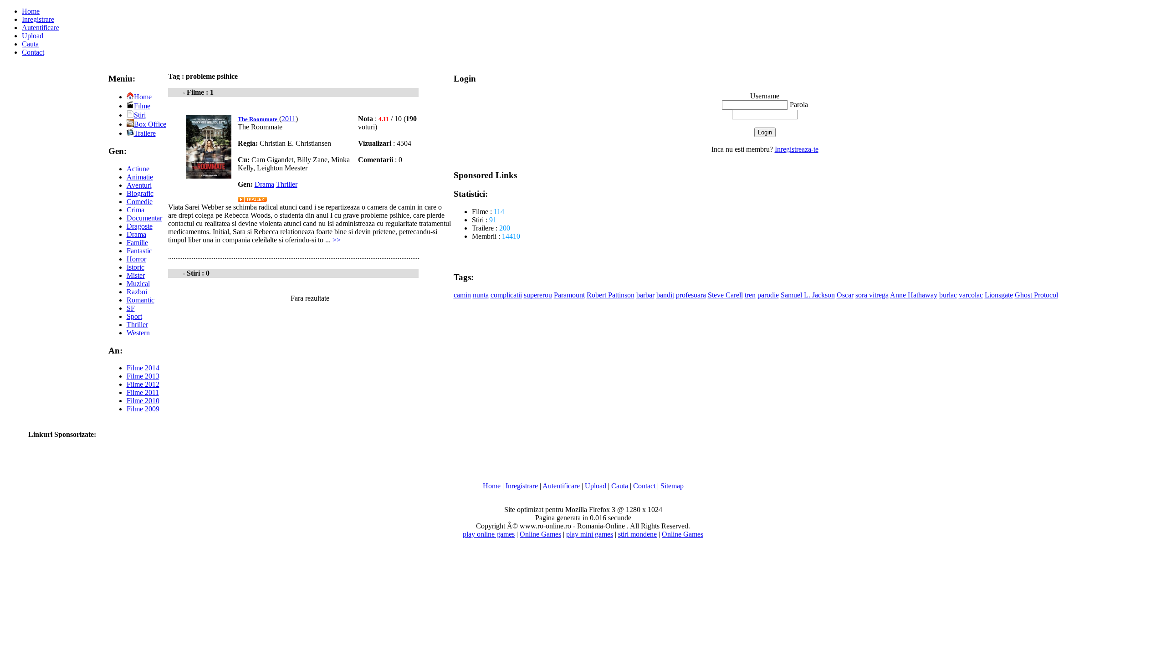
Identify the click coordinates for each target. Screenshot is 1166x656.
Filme (142, 106)
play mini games (589, 534)
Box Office (150, 124)
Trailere (145, 133)
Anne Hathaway (913, 295)
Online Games (540, 534)
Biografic (140, 193)
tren (750, 295)
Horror (136, 259)
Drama (136, 234)
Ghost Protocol (1036, 295)
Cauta (30, 44)
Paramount (569, 295)
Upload (32, 36)
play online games (489, 534)
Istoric (135, 267)
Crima (135, 210)
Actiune (138, 169)
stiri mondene (637, 534)
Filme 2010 (143, 401)
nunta (481, 295)
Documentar (144, 218)
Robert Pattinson (610, 295)
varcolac (971, 295)
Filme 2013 (143, 376)
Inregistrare (38, 19)
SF (131, 308)
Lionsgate (999, 295)
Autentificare (40, 27)
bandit (665, 295)
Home (31, 11)
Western (138, 333)
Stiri (140, 115)
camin (462, 295)
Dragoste (140, 226)
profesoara (691, 295)
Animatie (140, 177)
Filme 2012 (143, 384)
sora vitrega (872, 295)
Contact (33, 52)
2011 (288, 119)
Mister (136, 275)
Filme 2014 (143, 368)
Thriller (137, 324)
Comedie (140, 201)
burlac (948, 295)
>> (336, 240)
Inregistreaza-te (796, 149)
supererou (538, 295)
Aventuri (139, 185)
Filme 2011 (143, 392)
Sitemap (672, 486)
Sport (134, 316)
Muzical (138, 283)
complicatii (506, 295)
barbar (645, 295)
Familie (137, 242)
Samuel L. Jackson (808, 295)
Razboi (137, 292)
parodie (768, 295)
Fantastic (139, 251)
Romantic (140, 300)
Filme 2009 (143, 409)
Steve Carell (725, 295)
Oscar (845, 295)
